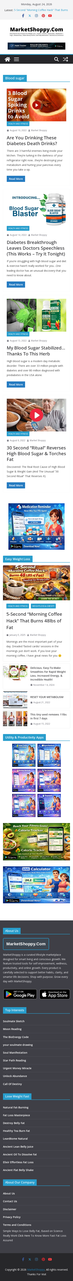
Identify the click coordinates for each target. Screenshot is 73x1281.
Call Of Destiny (12, 1084)
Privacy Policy (12, 1217)
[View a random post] (65, 59)
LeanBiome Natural (15, 1138)
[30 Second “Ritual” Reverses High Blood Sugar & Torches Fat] (36, 415)
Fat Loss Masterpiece (16, 1115)
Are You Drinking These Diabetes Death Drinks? (32, 140)
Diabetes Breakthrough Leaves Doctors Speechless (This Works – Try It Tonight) (36, 248)
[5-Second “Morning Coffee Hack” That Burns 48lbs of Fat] (36, 582)
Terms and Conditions (17, 1225)
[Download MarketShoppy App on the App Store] (54, 994)
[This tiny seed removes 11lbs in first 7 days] (15, 719)
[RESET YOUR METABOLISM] (15, 699)
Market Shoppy (39, 130)
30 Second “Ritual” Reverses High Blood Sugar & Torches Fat (36, 453)
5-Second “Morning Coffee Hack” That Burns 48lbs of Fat (34, 620)
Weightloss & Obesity (43, 606)
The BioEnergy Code (16, 1037)
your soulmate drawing (18, 1045)
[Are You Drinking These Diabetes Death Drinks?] (36, 105)
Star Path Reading (14, 1060)
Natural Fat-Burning (15, 1107)
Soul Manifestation (15, 1052)
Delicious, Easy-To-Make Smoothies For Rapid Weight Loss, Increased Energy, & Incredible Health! (48, 673)
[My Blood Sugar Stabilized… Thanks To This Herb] (36, 315)
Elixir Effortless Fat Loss (18, 1162)
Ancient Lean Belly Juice (18, 1146)
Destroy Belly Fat (14, 1123)
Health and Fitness (18, 123)
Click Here (24, 1235)
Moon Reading (12, 1029)
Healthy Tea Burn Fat (16, 1131)
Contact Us (10, 1201)
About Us (9, 1193)
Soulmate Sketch (14, 1021)
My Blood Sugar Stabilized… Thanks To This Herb (36, 351)
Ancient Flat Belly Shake (18, 1170)
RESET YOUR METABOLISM (46, 697)
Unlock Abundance (15, 1076)
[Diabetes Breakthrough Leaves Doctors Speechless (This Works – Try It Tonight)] (36, 209)
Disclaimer (9, 1209)
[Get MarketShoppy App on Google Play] (20, 994)
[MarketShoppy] (7, 59)
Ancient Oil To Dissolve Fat (20, 1154)
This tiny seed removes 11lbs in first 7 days (48, 716)
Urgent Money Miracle (17, 1068)
